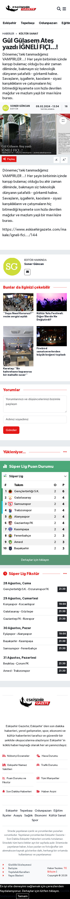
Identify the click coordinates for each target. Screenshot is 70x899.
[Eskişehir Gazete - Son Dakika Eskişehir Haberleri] (21, 9)
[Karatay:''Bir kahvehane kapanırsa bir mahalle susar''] (18, 346)
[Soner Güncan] (12, 266)
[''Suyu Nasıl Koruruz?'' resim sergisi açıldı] (18, 302)
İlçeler (7, 815)
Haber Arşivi (48, 791)
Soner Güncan (34, 264)
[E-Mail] (27, 272)
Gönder (11, 430)
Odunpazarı (48, 23)
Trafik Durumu (49, 765)
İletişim (12, 868)
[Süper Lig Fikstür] (65, 573)
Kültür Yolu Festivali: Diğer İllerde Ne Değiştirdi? (50, 316)
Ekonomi (41, 815)
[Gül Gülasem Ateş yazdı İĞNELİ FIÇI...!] (35, 134)
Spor (35, 820)
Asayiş (17, 815)
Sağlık (28, 815)
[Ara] (59, 9)
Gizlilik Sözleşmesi (19, 865)
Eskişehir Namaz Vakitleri (14, 767)
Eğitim (58, 810)
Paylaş (11, 159)
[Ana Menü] (64, 9)
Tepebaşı (27, 23)
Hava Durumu (50, 756)
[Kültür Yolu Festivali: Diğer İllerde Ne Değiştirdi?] (52, 302)
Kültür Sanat (28, 33)
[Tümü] (65, 452)
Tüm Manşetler (50, 778)
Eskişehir (9, 23)
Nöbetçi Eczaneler (18, 756)
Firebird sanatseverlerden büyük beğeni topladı (51, 351)
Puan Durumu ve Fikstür (14, 780)
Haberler (8, 33)
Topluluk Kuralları (19, 872)
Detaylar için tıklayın (35, 560)
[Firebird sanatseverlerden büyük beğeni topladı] (52, 336)
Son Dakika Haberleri (19, 791)
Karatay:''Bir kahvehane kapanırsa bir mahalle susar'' (17, 371)
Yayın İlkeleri (16, 876)
